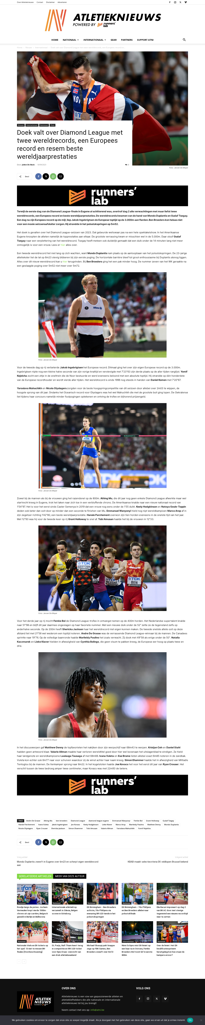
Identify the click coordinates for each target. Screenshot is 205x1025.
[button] (184, 40)
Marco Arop (121, 824)
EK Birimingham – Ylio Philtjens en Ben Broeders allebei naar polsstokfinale (136, 910)
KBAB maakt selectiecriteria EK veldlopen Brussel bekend (158, 861)
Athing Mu (48, 820)
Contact (40, 2)
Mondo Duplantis (171, 824)
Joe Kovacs (75, 824)
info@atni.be (97, 1009)
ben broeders (61, 820)
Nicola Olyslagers (25, 828)
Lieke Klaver (107, 824)
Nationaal (44, 125)
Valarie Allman (107, 828)
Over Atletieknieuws (25, 2)
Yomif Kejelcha (144, 828)
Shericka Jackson (58, 828)
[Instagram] (175, 2)
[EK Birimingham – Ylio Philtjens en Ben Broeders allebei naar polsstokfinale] (137, 894)
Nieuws (28, 47)
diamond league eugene (99, 820)
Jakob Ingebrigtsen (60, 824)
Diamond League (78, 820)
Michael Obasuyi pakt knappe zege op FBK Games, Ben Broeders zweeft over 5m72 (101, 948)
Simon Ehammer (76, 828)
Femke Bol (138, 820)
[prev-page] (19, 961)
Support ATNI (145, 39)
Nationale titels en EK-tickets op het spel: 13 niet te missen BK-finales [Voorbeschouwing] (32, 948)
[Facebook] (169, 2)
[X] (180, 2)
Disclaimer (50, 2)
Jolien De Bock (28, 164)
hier (63, 244)
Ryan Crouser (42, 828)
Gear (114, 39)
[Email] (60, 176)
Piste (52, 125)
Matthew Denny (154, 824)
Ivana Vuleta (43, 824)
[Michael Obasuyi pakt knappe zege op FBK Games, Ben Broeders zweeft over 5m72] (102, 932)
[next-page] (24, 961)
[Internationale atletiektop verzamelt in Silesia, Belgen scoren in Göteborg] (67, 894)
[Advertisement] (102, 806)
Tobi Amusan (91, 828)
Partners (127, 39)
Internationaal (41, 47)
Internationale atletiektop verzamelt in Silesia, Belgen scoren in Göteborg (65, 910)
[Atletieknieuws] (102, 20)
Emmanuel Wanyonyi (121, 820)
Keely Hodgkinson (90, 824)
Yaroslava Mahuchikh (126, 828)
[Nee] (201, 1020)
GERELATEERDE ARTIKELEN (35, 876)
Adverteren (62, 2)
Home (54, 39)
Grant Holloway (152, 820)
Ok (190, 1020)
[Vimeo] (185, 2)
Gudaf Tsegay (168, 820)
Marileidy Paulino (136, 824)
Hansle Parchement (26, 824)
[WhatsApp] (53, 176)
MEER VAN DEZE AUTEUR (69, 876)
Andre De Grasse (33, 820)
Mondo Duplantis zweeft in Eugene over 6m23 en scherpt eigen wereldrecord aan (57, 863)
